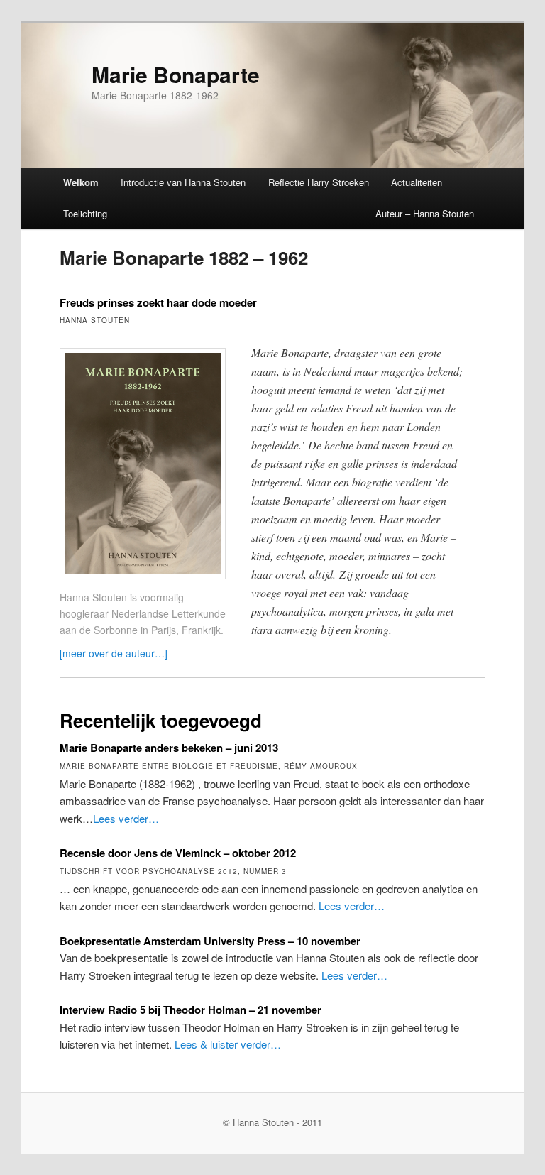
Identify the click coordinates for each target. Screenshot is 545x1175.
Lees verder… (126, 818)
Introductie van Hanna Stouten (183, 182)
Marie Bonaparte (176, 74)
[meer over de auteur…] (113, 653)
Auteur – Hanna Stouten (424, 213)
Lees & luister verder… (228, 1044)
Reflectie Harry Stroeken (318, 182)
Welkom (81, 182)
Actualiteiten (416, 182)
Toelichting (85, 213)
